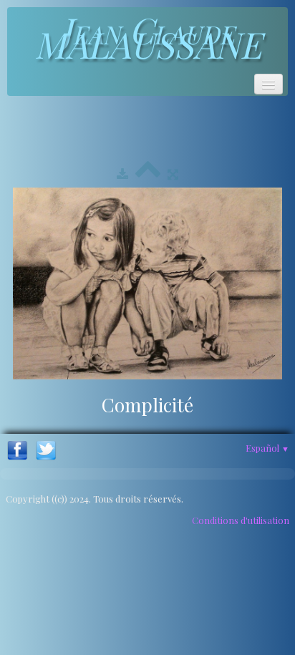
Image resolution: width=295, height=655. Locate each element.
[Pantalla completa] (173, 174)
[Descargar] (122, 174)
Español (267, 448)
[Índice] (148, 174)
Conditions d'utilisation (240, 520)
